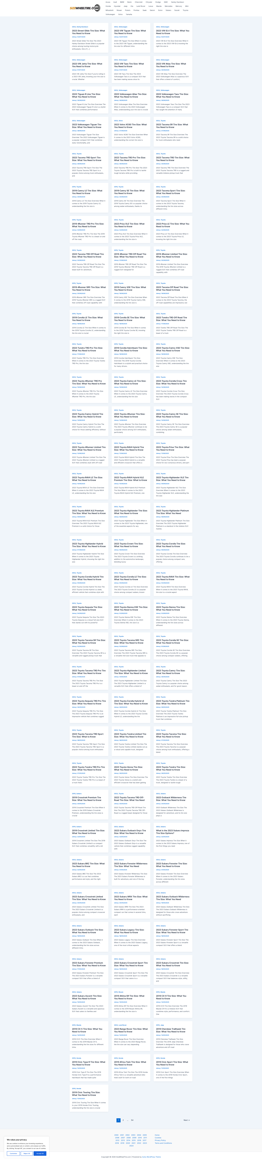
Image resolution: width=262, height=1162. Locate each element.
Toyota (185, 10)
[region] (26, 1147)
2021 (133, 1143)
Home (157, 1135)
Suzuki (177, 10)
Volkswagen (110, 14)
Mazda (158, 6)
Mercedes (168, 6)
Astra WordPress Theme (151, 1157)
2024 (131, 1146)
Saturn (152, 10)
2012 (117, 1140)
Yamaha (129, 14)
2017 (144, 1140)
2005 (145, 1135)
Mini (186, 6)
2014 (128, 1140)
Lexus (151, 6)
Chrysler (149, 2)
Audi (115, 2)
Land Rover (140, 6)
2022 (139, 1143)
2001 (122, 1135)
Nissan (119, 10)
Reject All (27, 1153)
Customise (13, 1153)
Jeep (125, 6)
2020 (128, 1143)
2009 (134, 1138)
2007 (123, 1138)
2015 (134, 1140)
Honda (108, 6)
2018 (117, 1143)
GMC (166, 2)
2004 (139, 1135)
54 (132, 1120)
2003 (133, 1135)
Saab (145, 10)
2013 (123, 1140)
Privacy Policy (160, 1140)
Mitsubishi (109, 10)
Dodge (158, 2)
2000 (116, 1135)
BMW (122, 2)
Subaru (168, 10)
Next (187, 1120)
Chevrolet (138, 2)
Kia (132, 6)
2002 (127, 1135)
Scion (160, 10)
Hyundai (117, 6)
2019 (74, 187)
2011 (145, 1138)
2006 (117, 1138)
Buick (129, 2)
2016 (139, 1140)
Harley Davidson (177, 2)
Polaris (127, 10)
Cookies (158, 1138)
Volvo (120, 14)
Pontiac (136, 10)
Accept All (40, 1153)
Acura (108, 2)
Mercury (179, 6)
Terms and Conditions (163, 1143)
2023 (74, 27)
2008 (128, 1138)
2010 (140, 1138)
